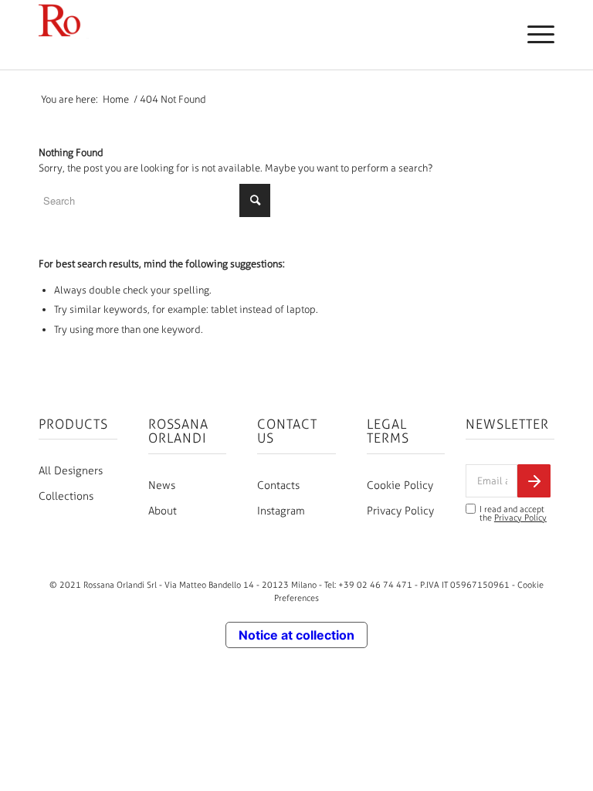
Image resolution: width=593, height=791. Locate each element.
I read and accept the (513, 513)
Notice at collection (296, 635)
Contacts (278, 485)
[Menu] (533, 35)
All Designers (71, 470)
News (161, 485)
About (162, 511)
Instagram (281, 511)
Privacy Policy (400, 511)
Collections (66, 496)
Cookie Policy (400, 485)
